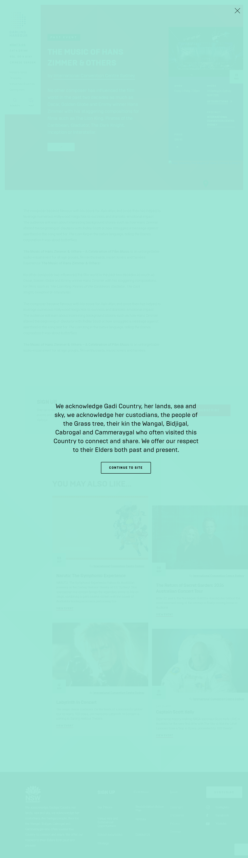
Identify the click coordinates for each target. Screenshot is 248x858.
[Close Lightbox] (237, 10)
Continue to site (126, 468)
